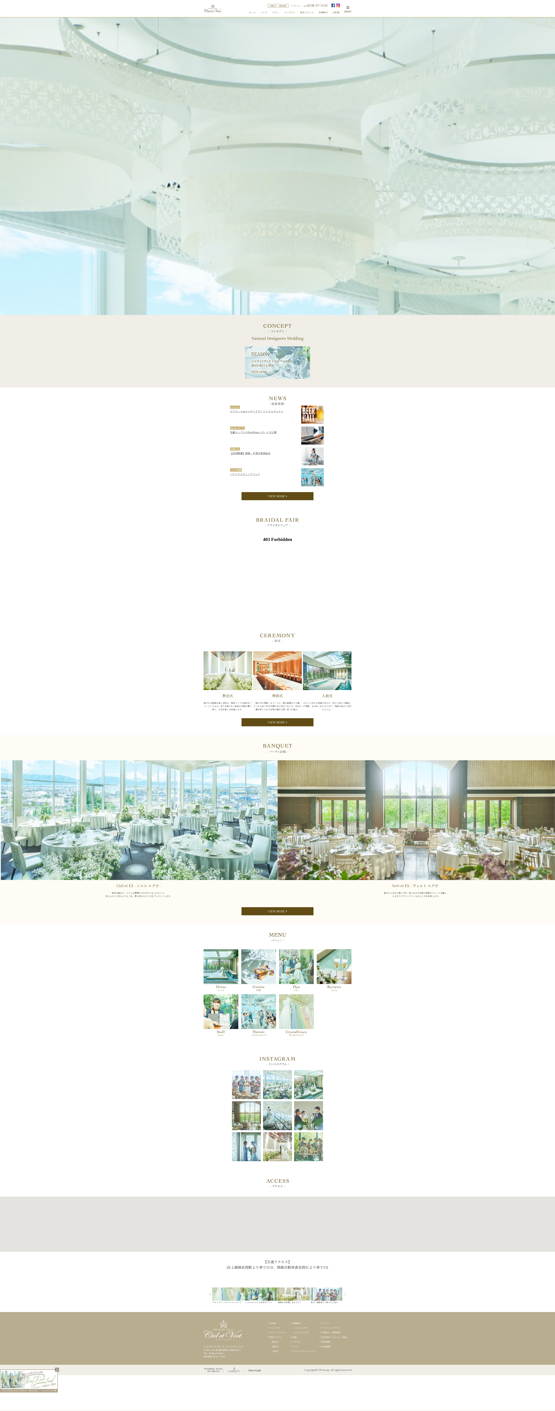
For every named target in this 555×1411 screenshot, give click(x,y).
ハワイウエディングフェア (245, 474)
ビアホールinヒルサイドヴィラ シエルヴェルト (257, 411)
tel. (316, 5)
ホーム (252, 12)
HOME (273, 1323)
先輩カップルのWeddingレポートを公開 (253, 432)
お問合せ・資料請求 (278, 5)
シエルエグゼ (301, 1327)
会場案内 (323, 12)
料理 (294, 1337)
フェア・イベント (278, 1332)
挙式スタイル (307, 12)
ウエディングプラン (331, 1327)
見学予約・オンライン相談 (334, 1337)
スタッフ (326, 1323)
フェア (264, 12)
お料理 (336, 12)
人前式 (275, 1351)
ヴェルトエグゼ (302, 1332)
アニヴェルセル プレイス (304, 1351)
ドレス (295, 1346)
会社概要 (326, 1346)
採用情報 (326, 1341)
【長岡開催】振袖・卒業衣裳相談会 (250, 453)
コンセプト (289, 12)
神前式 (275, 1346)
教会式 (275, 1341)
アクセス (294, 6)
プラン (275, 12)
